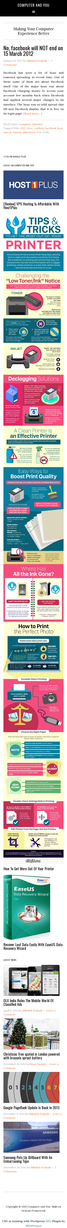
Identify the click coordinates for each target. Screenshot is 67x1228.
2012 (23, 128)
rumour (17, 132)
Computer (25, 124)
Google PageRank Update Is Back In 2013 (31, 1107)
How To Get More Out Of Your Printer (28, 868)
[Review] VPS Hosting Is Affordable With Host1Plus (31, 205)
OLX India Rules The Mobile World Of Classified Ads (28, 1002)
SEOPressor (34, 1226)
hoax (60, 128)
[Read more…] (32, 113)
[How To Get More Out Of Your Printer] (33, 540)
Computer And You (33, 5)
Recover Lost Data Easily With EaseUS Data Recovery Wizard (32, 946)
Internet (37, 124)
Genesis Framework (33, 1210)
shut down (29, 132)
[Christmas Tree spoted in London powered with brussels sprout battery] (31, 1035)
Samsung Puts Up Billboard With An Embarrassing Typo (27, 1159)
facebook (50, 128)
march (7, 132)
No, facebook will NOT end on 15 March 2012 (33, 50)
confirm (39, 128)
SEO (48, 1221)
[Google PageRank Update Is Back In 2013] (31, 1089)
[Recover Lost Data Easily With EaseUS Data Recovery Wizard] (26, 909)
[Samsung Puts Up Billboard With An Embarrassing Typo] (31, 1138)
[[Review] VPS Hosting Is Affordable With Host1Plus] (33, 186)
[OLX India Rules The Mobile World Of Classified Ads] (31, 982)
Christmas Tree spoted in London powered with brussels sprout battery (31, 1055)
